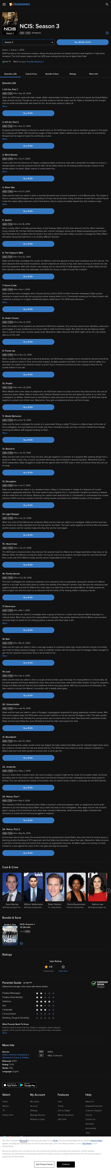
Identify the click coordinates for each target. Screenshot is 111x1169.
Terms (55, 1141)
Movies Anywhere (66, 1115)
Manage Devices (37, 1115)
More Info (93, 74)
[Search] (107, 4)
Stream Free (7, 1115)
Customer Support (93, 1110)
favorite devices (34, 61)
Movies (5, 1106)
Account (34, 1106)
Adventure (7, 1057)
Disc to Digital (64, 1110)
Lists (60, 1101)
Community (48, 971)
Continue (66, 1164)
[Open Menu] (4, 4)
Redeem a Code (37, 1119)
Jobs (88, 1133)
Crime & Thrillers (21, 1057)
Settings (33, 1110)
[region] (55, 1152)
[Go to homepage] (20, 4)
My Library (34, 1101)
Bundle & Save (52, 74)
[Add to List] (107, 33)
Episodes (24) (10, 74)
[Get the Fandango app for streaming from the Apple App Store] (10, 1084)
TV (3, 1110)
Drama (13, 1055)
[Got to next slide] (108, 891)
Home (5, 1101)
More (4, 106)
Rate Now (63, 971)
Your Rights (86, 1143)
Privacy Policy (96, 1141)
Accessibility (91, 1128)
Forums (89, 1115)
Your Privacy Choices (44, 1164)
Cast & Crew (31, 74)
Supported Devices (94, 1106)
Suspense (22, 1055)
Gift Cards (62, 1119)
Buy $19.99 (87, 42)
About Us (90, 1101)
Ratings (73, 74)
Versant (23, 1141)
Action (5, 1055)
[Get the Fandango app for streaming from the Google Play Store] (28, 1084)
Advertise (90, 1124)
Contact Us (90, 1119)
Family (60, 1106)
